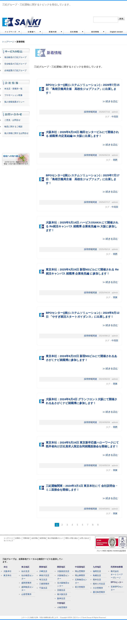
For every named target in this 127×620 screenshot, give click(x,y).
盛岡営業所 (26, 583)
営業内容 (26, 538)
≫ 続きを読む (110, 101)
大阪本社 (7, 571)
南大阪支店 (62, 594)
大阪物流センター (63, 577)
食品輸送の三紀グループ (15, 57)
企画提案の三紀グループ (15, 70)
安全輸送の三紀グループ (15, 64)
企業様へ (18, 538)
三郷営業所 (44, 584)
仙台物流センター (27, 577)
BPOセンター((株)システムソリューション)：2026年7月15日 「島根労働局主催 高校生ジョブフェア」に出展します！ (82, 88)
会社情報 (34, 538)
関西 (115, 160)
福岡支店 (97, 571)
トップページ (8, 42)
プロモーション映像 (13, 95)
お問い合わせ (84, 538)
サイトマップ (8, 540)
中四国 (115, 116)
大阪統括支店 (63, 571)
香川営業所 (80, 587)
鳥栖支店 (97, 575)
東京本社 (7, 575)
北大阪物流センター (63, 584)
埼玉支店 (43, 579)
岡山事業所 (80, 575)
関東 (115, 297)
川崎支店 (43, 571)
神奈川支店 (44, 575)
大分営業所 (98, 588)
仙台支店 (25, 571)
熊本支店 (97, 579)
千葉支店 (43, 588)
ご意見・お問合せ (12, 120)
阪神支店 (61, 598)
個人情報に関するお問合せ (16, 133)
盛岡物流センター (27, 588)
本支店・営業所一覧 (13, 89)
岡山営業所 (80, 571)
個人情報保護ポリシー (14, 102)
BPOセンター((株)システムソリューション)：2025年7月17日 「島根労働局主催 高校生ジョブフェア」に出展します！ (82, 179)
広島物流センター (81, 581)
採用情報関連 (90, 112)
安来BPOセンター (117, 588)
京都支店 (61, 590)
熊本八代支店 (99, 584)
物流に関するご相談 (13, 126)
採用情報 (43, 538)
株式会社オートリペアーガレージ (117, 574)
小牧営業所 (62, 607)
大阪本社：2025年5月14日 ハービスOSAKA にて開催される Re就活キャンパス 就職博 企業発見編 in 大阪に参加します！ (82, 226)
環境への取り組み (71, 538)
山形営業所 (26, 594)
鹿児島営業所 (99, 592)
